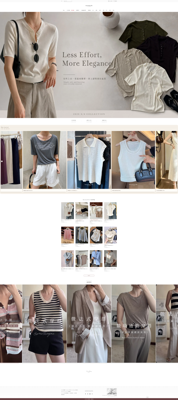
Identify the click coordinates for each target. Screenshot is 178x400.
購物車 (115, 1)
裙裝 (100, 10)
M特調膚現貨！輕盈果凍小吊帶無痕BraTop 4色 (96, 221)
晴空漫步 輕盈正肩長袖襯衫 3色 (94, 268)
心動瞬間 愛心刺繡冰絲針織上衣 (108, 245)
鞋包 (113, 10)
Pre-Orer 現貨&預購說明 (65, 393)
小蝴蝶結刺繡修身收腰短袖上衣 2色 (109, 219)
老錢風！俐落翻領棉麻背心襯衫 (94, 244)
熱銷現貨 (89, 10)
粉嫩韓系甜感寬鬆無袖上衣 (65, 244)
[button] (1, 65)
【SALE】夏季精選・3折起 (89, 399)
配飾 (110, 10)
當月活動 (72, 10)
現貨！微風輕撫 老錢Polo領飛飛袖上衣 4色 (67, 268)
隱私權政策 (62, 394)
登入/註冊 (111, 1)
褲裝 (96, 10)
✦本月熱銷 (68, 10)
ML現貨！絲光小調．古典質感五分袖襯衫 (110, 268)
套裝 (103, 10)
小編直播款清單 (83, 10)
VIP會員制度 (71, 393)
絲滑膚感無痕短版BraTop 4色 (80, 220)
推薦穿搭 (77, 10)
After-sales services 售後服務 (66, 391)
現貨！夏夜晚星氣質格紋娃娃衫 (80, 244)
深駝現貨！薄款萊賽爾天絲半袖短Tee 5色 (81, 268)
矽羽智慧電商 (115, 395)
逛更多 (89, 275)
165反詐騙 (75, 393)
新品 (64, 10)
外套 (106, 10)
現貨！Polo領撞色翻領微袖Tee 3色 (66, 219)
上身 (93, 10)
